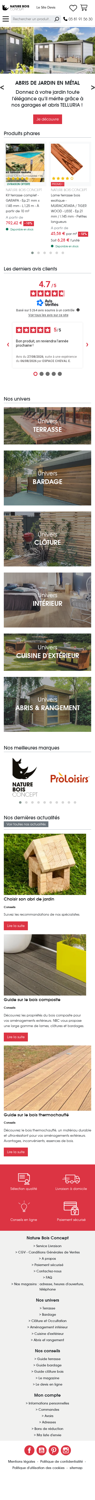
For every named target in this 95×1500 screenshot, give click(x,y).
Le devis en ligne (49, 1384)
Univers (47, 426)
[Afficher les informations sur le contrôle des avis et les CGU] (78, 310)
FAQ (49, 1277)
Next (89, 88)
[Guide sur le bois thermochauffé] (47, 1078)
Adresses (49, 1422)
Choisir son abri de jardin (29, 899)
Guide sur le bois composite (32, 999)
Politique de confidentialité (62, 1461)
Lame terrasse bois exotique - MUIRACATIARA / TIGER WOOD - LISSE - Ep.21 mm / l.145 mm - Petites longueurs (69, 208)
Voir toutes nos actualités (26, 824)
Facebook (29, 1450)
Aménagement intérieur (49, 1327)
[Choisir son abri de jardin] (45, 864)
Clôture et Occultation (49, 1321)
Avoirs (49, 1416)
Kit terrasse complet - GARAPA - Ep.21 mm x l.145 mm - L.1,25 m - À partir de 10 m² (23, 203)
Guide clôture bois (49, 1371)
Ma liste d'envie (49, 1435)
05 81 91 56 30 (80, 19)
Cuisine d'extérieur (49, 1334)
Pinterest (54, 1450)
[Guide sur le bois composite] (45, 965)
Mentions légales (22, 1461)
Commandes (49, 1409)
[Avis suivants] (87, 345)
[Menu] (6, 19)
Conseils (9, 907)
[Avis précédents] (7, 345)
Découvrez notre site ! (47, 119)
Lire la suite (16, 926)
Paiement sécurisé (48, 1265)
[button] (32, 252)
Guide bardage (49, 1365)
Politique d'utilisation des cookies (39, 1468)
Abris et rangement (49, 1340)
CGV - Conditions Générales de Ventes (49, 1252)
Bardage (49, 1314)
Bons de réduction (48, 1429)
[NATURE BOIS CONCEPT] (25, 777)
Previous (6, 88)
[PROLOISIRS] (70, 777)
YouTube (41, 1450)
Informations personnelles (49, 1403)
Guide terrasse (49, 1359)
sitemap (76, 1468)
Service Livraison (49, 1246)
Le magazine (49, 1378)
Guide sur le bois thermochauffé (36, 1115)
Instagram (66, 1450)
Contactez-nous (49, 1271)
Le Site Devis (45, 7)
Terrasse (49, 1308)
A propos (49, 1258)
